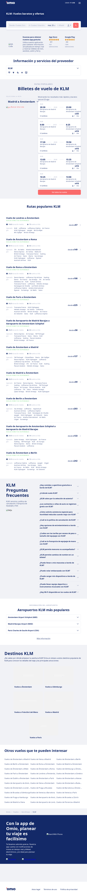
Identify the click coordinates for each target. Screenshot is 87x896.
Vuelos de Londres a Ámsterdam (43, 773)
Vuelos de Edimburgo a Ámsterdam (70, 769)
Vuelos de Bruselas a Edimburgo (17, 792)
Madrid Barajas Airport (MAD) (20, 624)
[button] (51, 25)
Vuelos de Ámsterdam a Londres (17, 788)
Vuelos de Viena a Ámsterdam (42, 783)
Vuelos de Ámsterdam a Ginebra (69, 773)
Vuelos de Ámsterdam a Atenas (68, 778)
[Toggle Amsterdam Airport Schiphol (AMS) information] (77, 617)
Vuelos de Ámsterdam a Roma (42, 769)
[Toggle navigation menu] (79, 3)
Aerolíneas (25, 812)
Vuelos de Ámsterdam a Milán (16, 769)
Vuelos (16, 812)
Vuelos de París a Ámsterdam (16, 773)
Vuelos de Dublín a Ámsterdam (16, 778)
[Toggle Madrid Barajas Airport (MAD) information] (77, 624)
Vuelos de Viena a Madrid (40, 759)
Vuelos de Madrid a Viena (14, 802)
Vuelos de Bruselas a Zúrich (67, 797)
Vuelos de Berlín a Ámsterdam (16, 764)
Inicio (8, 812)
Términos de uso (50, 889)
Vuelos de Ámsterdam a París (42, 778)
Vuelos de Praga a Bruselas (41, 788)
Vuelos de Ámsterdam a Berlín (68, 759)
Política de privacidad (68, 889)
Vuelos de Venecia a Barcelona (42, 792)
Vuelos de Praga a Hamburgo (16, 797)
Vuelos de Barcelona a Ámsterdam (70, 788)
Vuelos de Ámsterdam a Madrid (17, 759)
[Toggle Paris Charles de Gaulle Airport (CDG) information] (77, 630)
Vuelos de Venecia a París (66, 792)
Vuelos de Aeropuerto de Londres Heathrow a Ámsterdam (53, 802)
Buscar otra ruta (17, 107)
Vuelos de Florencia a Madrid (68, 802)
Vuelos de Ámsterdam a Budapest (70, 783)
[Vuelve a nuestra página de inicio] (10, 3)
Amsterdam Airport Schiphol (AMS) (22, 617)
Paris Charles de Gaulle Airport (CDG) (23, 630)
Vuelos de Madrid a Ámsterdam (69, 764)
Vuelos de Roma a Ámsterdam (42, 764)
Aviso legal (36, 889)
